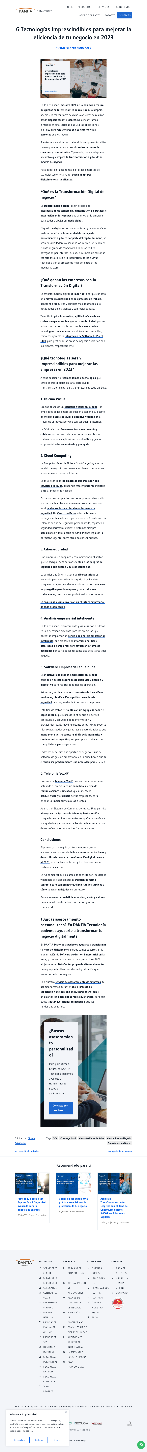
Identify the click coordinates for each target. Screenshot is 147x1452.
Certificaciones (124, 1406)
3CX (55, 1138)
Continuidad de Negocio (119, 1138)
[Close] (66, 1412)
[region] (37, 1428)
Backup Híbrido (77, 1211)
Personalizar (19, 1440)
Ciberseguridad (68, 1138)
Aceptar (57, 1440)
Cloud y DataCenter (80, 48)
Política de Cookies (102, 1406)
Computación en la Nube (91, 1138)
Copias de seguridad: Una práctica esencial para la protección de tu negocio (73, 1202)
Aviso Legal (83, 1406)
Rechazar (39, 1440)
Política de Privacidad (62, 1406)
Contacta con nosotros (60, 1108)
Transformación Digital (119, 1143)
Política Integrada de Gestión (31, 1406)
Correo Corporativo (38, 1215)
